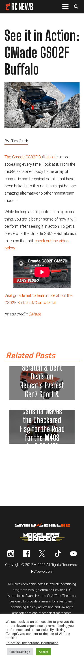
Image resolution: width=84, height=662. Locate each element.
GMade (34, 314)
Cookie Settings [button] (19, 651)
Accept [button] (43, 651)
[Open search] (76, 7)
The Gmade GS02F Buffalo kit (30, 156)
